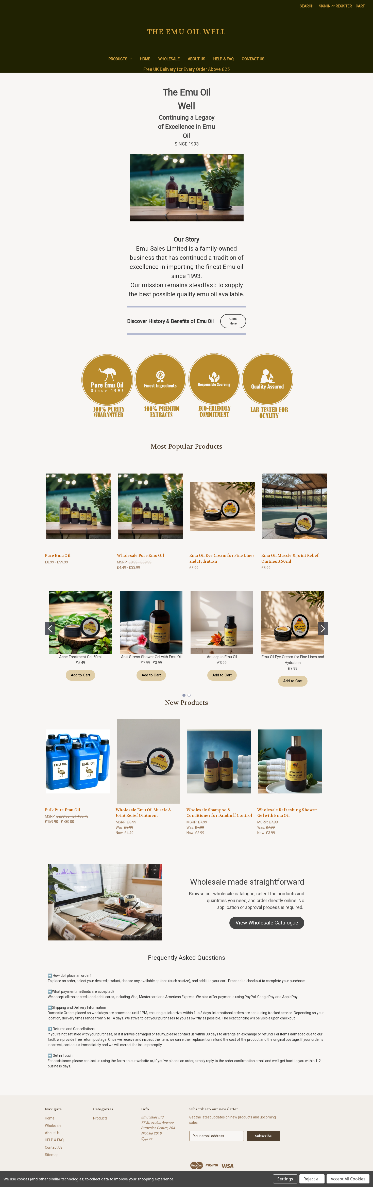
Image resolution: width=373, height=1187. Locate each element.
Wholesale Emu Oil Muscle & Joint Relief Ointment (144, 812)
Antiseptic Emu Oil (222, 657)
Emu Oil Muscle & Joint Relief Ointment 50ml (290, 558)
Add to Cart (80, 675)
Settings (285, 1179)
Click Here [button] (233, 321)
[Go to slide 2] (323, 628)
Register (344, 6)
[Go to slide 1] (50, 628)
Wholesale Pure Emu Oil (140, 555)
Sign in (324, 6)
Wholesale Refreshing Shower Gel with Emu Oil (287, 812)
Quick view (78, 506)
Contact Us (253, 59)
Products (118, 59)
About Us (196, 59)
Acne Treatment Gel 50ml (80, 657)
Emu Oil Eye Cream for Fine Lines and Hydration (222, 558)
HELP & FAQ (223, 59)
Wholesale (169, 59)
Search (306, 6)
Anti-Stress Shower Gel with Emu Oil (151, 657)
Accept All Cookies (348, 1179)
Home (145, 59)
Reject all (311, 1179)
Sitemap (52, 1155)
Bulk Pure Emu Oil (62, 809)
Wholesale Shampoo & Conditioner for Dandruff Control (219, 812)
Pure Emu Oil (57, 555)
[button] (266, 923)
